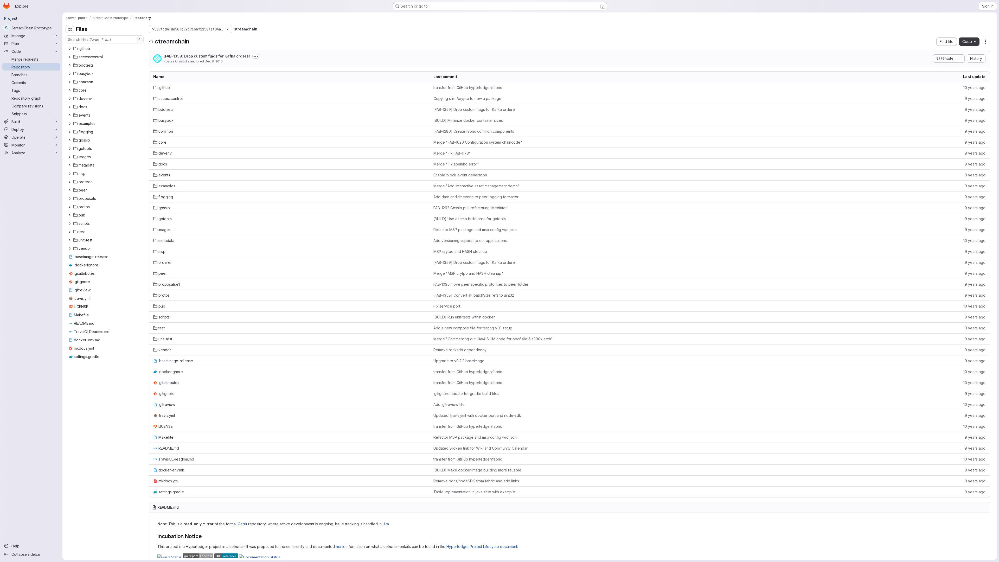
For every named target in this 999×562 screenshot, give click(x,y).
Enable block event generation (460, 175)
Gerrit (242, 524)
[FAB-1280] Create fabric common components (473, 131)
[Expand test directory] (70, 232)
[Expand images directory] (70, 157)
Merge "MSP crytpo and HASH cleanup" (468, 273)
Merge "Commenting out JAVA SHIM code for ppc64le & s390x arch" (493, 339)
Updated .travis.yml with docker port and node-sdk (477, 415)
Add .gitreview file (449, 404)
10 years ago (974, 87)
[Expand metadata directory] (70, 165)
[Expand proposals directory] (70, 198)
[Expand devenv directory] (70, 98)
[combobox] (105, 39)
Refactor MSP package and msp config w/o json (475, 229)
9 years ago (975, 98)
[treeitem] (105, 48)
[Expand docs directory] (70, 107)
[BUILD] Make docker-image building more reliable (477, 470)
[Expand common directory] (70, 82)
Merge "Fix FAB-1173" (452, 153)
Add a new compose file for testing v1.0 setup (472, 328)
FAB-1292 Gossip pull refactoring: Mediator (470, 208)
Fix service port (446, 306)
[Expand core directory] (70, 90)
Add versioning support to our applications (470, 240)
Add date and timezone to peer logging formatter (475, 197)
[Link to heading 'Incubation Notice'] (204, 536)
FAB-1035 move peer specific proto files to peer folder (480, 284)
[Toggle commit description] (255, 56)
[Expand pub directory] (70, 215)
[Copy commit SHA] (960, 58)
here (340, 546)
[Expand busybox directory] (70, 74)
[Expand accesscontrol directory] (70, 57)
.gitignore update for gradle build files (466, 393)
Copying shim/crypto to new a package (467, 98)
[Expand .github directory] (70, 49)
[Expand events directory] (70, 115)
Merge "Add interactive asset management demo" (476, 186)
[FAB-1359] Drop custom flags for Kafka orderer (207, 56)
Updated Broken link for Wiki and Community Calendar (480, 448)
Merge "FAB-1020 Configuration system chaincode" (477, 142)
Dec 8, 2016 (214, 61)
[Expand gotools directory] (70, 148)
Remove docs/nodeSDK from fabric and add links (476, 481)
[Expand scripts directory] (70, 223)
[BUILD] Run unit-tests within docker (464, 317)
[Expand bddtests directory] (70, 65)
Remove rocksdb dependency (459, 350)
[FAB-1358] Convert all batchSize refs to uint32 (473, 295)
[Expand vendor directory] (70, 248)
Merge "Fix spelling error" (456, 164)
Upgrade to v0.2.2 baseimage (458, 361)
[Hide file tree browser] (70, 29)
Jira (386, 524)
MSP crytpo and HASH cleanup (460, 251)
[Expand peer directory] (70, 190)
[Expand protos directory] (70, 207)
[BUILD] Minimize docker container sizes (468, 120)
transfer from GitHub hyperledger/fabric (467, 87)
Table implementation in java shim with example (474, 492)
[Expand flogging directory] (70, 132)
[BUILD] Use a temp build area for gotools (469, 218)
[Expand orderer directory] (70, 182)
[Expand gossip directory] (70, 140)
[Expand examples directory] (70, 123)
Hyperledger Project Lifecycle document (481, 546)
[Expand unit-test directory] (70, 240)
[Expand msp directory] (70, 173)
